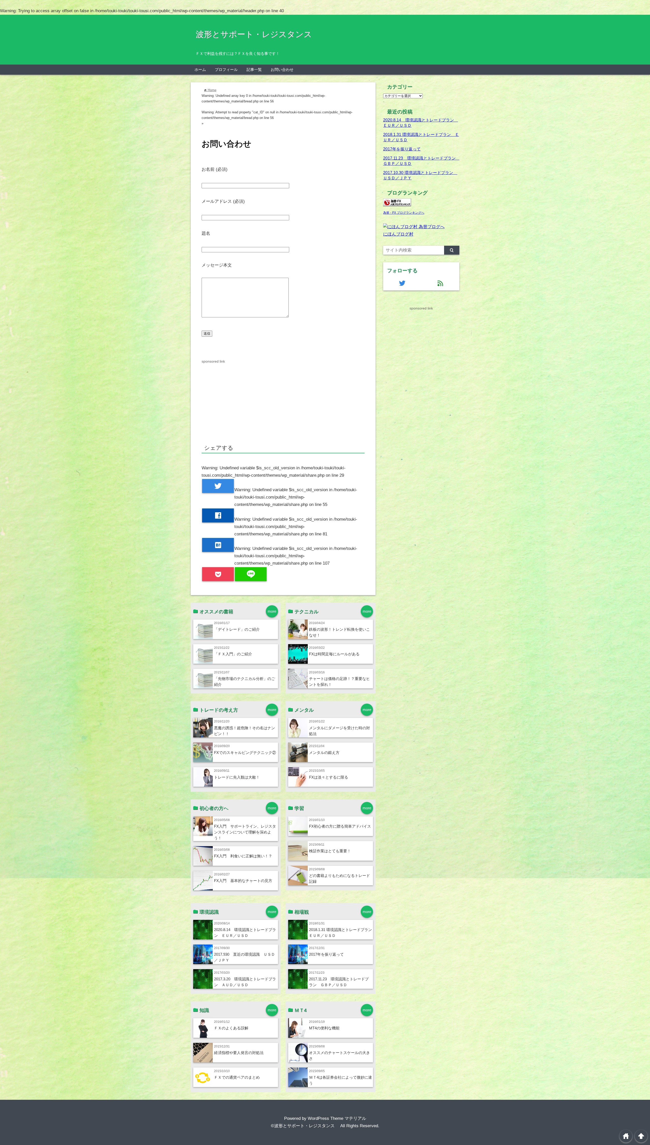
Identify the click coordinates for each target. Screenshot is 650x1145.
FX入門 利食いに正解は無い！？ (243, 856)
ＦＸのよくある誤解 (231, 1028)
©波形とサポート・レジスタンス (305, 1125)
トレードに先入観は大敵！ (237, 777)
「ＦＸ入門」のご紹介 (233, 654)
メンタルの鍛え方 (324, 752)
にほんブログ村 (398, 234)
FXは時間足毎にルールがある (334, 654)
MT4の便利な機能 (324, 1028)
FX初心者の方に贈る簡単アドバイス (340, 826)
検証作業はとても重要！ (330, 851)
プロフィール (226, 69)
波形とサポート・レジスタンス (258, 34)
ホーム (200, 69)
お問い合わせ (282, 69)
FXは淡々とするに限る (328, 777)
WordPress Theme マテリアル (337, 1118)
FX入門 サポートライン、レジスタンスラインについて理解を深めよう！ (245, 832)
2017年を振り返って (326, 954)
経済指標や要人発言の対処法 (239, 1052)
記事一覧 (254, 69)
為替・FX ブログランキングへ (403, 212)
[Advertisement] (283, 400)
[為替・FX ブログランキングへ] (397, 205)
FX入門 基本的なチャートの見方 (243, 880)
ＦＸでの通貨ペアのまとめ (237, 1077)
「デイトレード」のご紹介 (237, 629)
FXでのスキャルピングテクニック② (245, 752)
